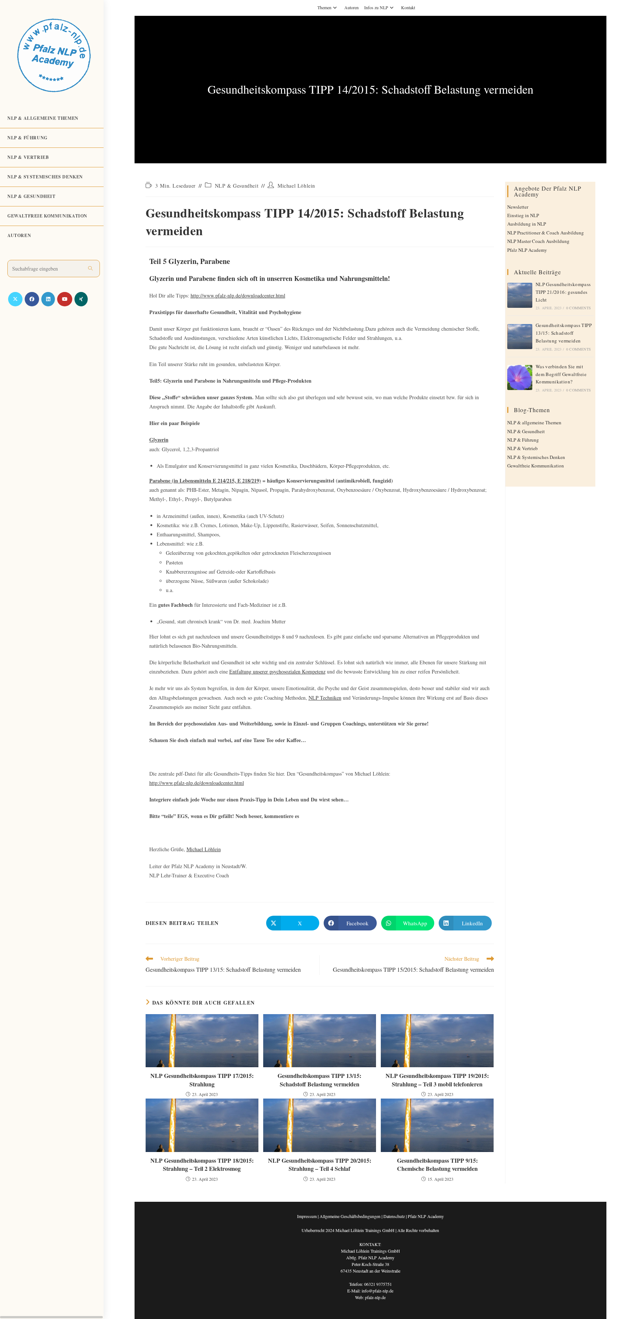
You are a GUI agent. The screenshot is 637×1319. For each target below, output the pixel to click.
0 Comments (578, 307)
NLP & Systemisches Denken (536, 457)
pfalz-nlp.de (375, 1297)
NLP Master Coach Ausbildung (538, 241)
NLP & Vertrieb (522, 448)
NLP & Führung (523, 439)
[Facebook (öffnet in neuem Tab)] (32, 299)
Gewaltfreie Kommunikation (535, 465)
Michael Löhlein (296, 185)
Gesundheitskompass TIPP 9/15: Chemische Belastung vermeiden (437, 1164)
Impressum (307, 1216)
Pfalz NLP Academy (527, 250)
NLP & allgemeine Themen (534, 422)
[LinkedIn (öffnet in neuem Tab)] (48, 299)
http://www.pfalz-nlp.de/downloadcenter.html (238, 295)
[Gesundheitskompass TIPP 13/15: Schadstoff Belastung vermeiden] (519, 336)
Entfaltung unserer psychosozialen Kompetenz (277, 671)
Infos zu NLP (376, 7)
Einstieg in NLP (523, 215)
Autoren (351, 7)
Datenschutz (394, 1216)
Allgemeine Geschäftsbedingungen (350, 1216)
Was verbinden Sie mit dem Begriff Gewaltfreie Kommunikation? (561, 374)
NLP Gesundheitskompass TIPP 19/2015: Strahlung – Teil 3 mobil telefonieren (437, 1080)
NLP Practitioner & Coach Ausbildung (545, 232)
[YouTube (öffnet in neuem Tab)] (64, 299)
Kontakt (408, 7)
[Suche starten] (90, 268)
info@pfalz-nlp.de (377, 1291)
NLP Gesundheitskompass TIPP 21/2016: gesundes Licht (563, 292)
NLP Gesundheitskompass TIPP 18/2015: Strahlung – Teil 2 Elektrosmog (202, 1164)
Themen (324, 7)
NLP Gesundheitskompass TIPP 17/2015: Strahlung (202, 1080)
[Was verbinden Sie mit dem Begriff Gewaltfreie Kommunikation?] (519, 377)
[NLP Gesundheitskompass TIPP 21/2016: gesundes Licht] (519, 295)
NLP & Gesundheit (237, 185)
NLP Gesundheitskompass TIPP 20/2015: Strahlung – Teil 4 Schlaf (319, 1164)
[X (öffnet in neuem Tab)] (15, 299)
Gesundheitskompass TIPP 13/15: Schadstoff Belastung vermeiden (319, 1080)
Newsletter (517, 206)
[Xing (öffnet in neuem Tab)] (81, 299)
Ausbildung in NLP (526, 223)
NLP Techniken (325, 697)
